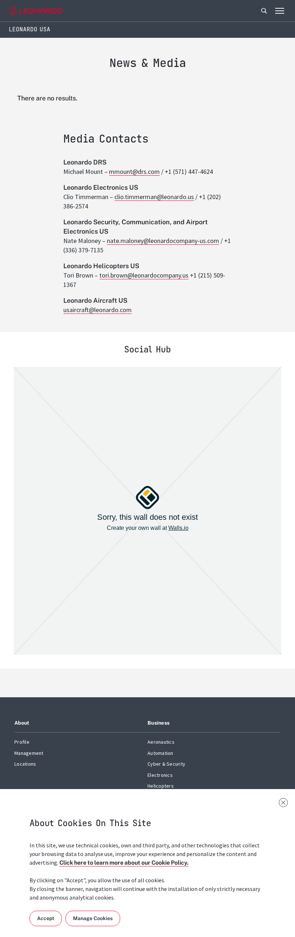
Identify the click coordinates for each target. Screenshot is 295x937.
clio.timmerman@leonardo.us (154, 197)
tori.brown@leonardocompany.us (144, 275)
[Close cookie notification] (283, 802)
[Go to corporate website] (36, 11)
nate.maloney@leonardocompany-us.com (163, 240)
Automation (160, 753)
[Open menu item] (280, 11)
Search (264, 11)
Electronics (160, 775)
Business (158, 723)
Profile (22, 742)
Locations (25, 764)
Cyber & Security (166, 764)
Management (29, 753)
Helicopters (161, 786)
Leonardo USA (29, 29)
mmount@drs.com (134, 171)
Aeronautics (161, 742)
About (21, 723)
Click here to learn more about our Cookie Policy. (124, 862)
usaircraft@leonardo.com (97, 310)
